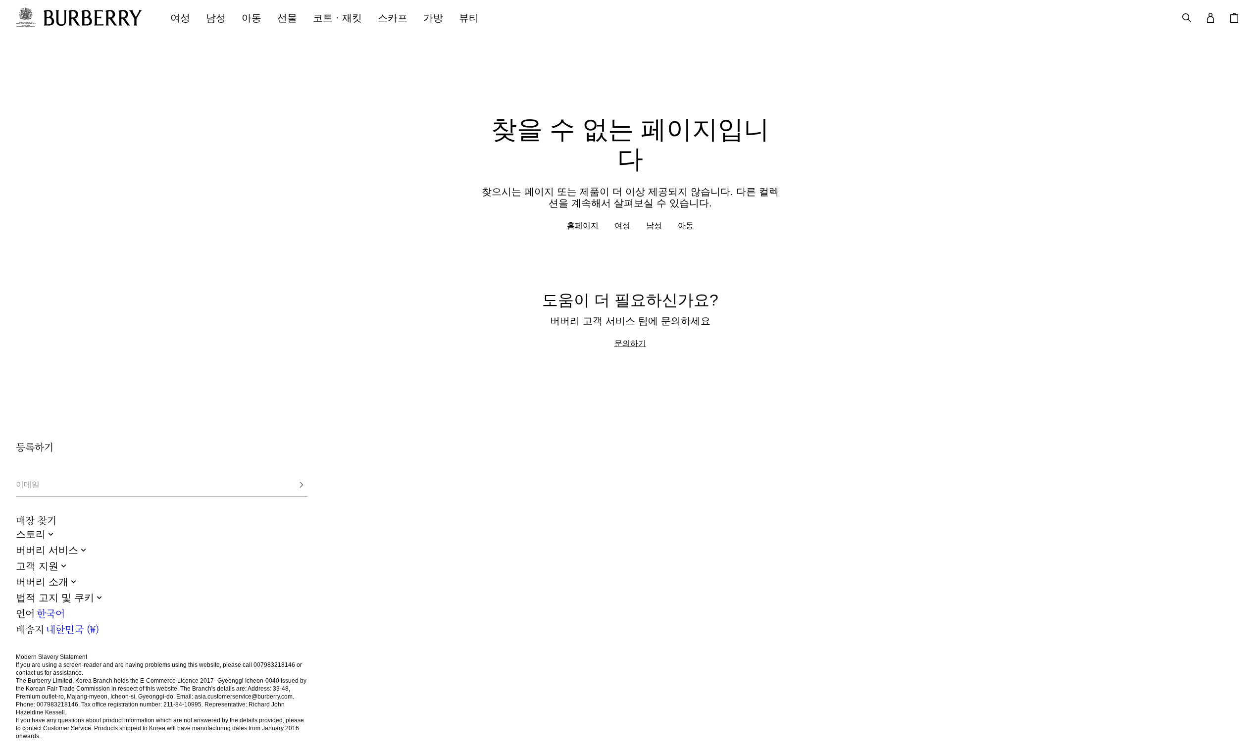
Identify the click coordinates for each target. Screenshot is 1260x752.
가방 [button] (433, 17)
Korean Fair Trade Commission (68, 688)
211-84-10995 (182, 704)
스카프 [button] (392, 17)
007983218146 (274, 664)
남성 (654, 225)
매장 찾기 (36, 520)
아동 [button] (251, 17)
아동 (686, 225)
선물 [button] (287, 17)
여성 (622, 225)
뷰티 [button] (469, 17)
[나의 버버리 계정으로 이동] (1210, 18)
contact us (29, 672)
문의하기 (630, 343)
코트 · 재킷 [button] (337, 17)
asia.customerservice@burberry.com (244, 696)
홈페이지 (583, 225)
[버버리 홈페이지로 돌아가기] (97, 18)
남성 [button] (216, 17)
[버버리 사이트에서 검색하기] (1187, 18)
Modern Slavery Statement (51, 656)
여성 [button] (180, 17)
